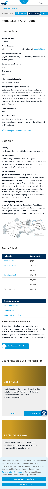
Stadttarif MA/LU (10, 265)
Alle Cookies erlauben (24, 484)
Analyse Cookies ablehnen (24, 479)
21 (4, 284)
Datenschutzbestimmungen (13, 472)
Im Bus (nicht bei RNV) (13, 315)
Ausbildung (34, 13)
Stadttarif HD (9, 261)
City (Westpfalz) (10, 275)
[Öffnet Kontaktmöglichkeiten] (24, 2)
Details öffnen (39, 49)
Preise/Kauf (35, 413)
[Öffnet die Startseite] (4, 3)
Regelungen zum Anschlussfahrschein (19, 131)
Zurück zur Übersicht (10, 8)
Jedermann (21, 13)
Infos (12, 413)
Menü (41, 3)
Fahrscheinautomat (11, 306)
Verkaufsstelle (9, 310)
